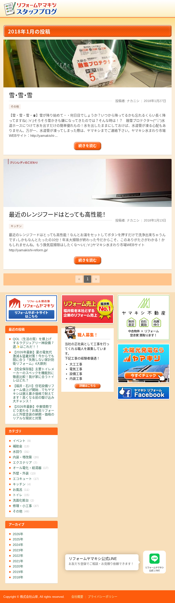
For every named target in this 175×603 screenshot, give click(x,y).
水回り (22, 451)
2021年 (18, 561)
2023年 (18, 550)
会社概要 (77, 596)
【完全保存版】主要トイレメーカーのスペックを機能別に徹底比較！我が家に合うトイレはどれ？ (33, 374)
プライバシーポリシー (102, 596)
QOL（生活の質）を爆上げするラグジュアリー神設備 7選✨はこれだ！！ (33, 343)
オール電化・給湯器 (31, 468)
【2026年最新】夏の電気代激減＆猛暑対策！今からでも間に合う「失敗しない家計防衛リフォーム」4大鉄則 (33, 357)
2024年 (18, 545)
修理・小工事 (27, 506)
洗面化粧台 (24, 500)
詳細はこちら (87, 385)
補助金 (22, 446)
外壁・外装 (25, 473)
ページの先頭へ (170, 587)
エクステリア (26, 462)
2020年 (18, 566)
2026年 (18, 534)
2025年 (18, 539)
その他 (15, 106)
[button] (65, 554)
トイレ (22, 495)
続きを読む (87, 146)
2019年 (18, 572)
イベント (23, 441)
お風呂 (22, 489)
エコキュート (27, 479)
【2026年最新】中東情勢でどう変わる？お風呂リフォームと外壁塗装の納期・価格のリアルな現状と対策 (33, 412)
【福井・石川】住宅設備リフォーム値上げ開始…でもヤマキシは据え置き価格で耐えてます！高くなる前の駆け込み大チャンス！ (33, 393)
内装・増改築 (27, 457)
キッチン (16, 226)
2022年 (18, 555)
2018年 (18, 577)
